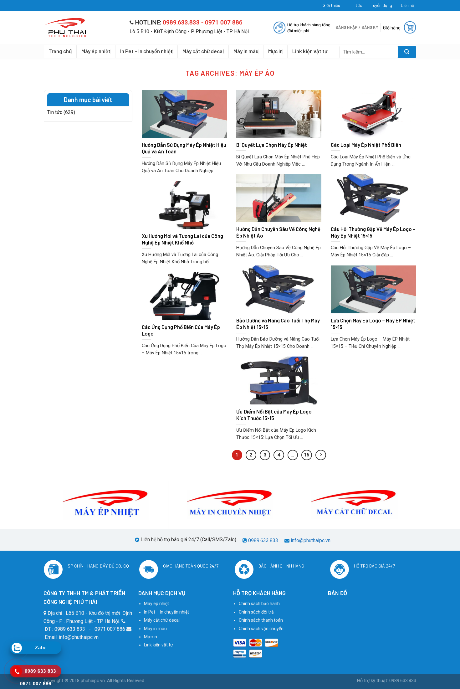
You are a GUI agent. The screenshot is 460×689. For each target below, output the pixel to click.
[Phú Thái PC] (82, 28)
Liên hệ (407, 5)
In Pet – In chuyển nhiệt (146, 51)
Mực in (275, 51)
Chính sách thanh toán (261, 620)
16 (306, 455)
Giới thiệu (331, 5)
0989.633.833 (263, 540)
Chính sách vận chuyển (261, 628)
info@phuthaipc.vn (310, 540)
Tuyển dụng (381, 5)
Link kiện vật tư (309, 51)
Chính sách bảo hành (259, 603)
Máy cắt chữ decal (203, 51)
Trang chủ (60, 51)
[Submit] (407, 52)
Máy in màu (245, 51)
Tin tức (355, 5)
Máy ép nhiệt (95, 51)
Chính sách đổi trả (256, 611)
